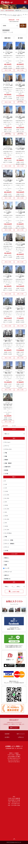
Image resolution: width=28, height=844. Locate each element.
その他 (6, 473)
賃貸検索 (7, 734)
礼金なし (6, 561)
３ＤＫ (6, 515)
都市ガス (6, 575)
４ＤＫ (6, 526)
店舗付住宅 (7, 466)
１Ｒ (5, 484)
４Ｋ (5, 522)
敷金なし (6, 557)
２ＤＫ (6, 505)
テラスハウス (8, 449)
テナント (6, 547)
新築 (5, 564)
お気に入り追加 (8, 70)
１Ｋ (5, 488)
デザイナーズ (8, 571)
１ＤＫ (6, 491)
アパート (6, 445)
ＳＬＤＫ (6, 498)
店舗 (5, 456)
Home (2, 10)
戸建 (5, 452)
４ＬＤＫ (6, 529)
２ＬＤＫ (6, 508)
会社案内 (7, 737)
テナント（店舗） (9, 540)
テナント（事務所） (9, 543)
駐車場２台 (7, 578)
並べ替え (23, 25)
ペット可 (6, 568)
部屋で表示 (8, 38)
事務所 (6, 459)
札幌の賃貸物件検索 (9, 10)
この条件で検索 (15, 591)
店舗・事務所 (8, 463)
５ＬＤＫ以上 (8, 533)
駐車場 (6, 470)
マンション (7, 442)
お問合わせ (21, 737)
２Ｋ (5, 501)
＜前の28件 (5, 425)
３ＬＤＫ (6, 519)
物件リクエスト (14, 727)
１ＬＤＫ (6, 494)
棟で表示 (20, 38)
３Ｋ (5, 512)
